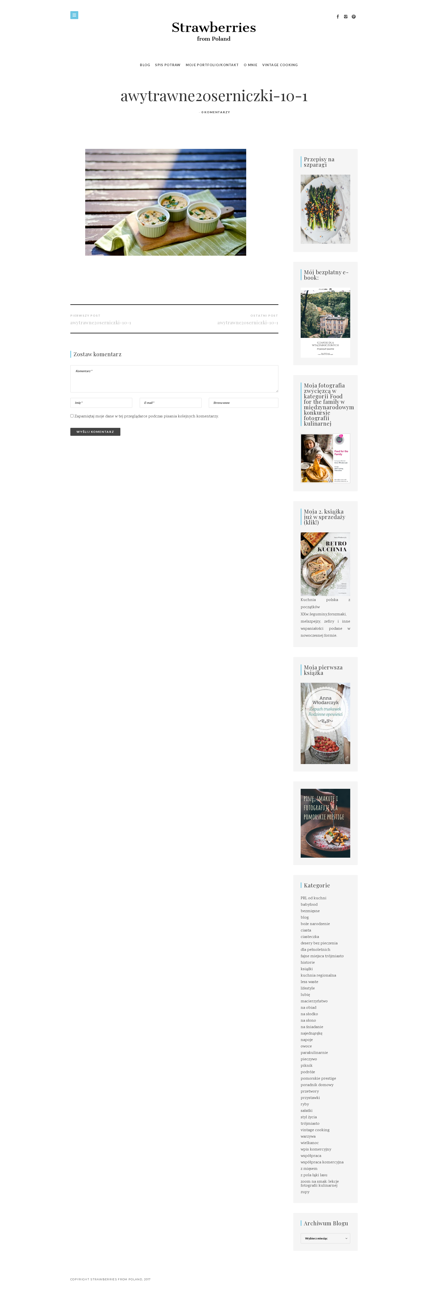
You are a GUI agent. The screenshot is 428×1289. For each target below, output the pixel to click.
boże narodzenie (315, 924)
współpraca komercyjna (322, 1162)
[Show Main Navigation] (74, 15)
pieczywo (309, 1059)
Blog (145, 65)
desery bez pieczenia (319, 943)
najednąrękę (311, 1034)
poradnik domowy (317, 1085)
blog (305, 918)
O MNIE (250, 65)
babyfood (309, 905)
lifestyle (308, 988)
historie (308, 963)
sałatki (307, 1111)
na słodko (309, 1014)
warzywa (308, 1137)
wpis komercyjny (316, 1149)
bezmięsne (310, 911)
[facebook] (338, 16)
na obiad (308, 1008)
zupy (305, 1192)
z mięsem (309, 1169)
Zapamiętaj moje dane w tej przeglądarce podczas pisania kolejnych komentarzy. (147, 416)
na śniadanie (312, 1027)
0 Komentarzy (215, 112)
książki (307, 969)
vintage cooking (315, 1130)
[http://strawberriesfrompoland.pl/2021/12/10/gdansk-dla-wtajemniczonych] (325, 323)
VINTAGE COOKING (280, 65)
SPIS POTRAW (168, 65)
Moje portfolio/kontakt (212, 65)
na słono (308, 1021)
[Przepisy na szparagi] (325, 210)
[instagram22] (346, 16)
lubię (305, 995)
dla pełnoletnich (315, 950)
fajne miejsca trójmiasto (322, 956)
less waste (309, 982)
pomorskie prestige (318, 1079)
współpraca (311, 1156)
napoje (307, 1040)
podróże (308, 1072)
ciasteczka (310, 937)
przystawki (310, 1098)
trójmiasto (310, 1124)
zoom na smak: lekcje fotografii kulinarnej (320, 1184)
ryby (305, 1104)
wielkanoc (310, 1143)
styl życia (309, 1117)
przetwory (310, 1092)
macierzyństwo (314, 1001)
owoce (306, 1046)
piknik (307, 1066)
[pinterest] (354, 16)
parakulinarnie (314, 1053)
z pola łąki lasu (314, 1175)
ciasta (306, 930)
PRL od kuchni (313, 898)
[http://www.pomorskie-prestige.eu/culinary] (325, 823)
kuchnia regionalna (318, 976)
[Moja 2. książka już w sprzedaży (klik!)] (325, 564)
